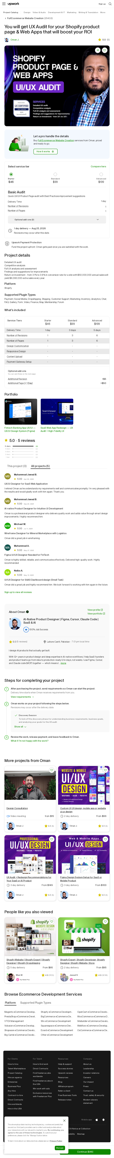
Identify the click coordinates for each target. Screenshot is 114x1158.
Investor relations (91, 1073)
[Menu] (4, 4)
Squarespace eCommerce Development (57, 1025)
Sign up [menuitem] (102, 4)
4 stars (7, 449)
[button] (57, 206)
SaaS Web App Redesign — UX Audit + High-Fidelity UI (57, 429)
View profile (94, 610)
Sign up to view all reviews (18, 592)
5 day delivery (17, 967)
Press (85, 1086)
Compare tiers (98, 166)
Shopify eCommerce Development (57, 1012)
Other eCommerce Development (57, 1035)
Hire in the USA (15, 1108)
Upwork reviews (65, 1073)
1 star (8, 457)
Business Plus (14, 1086)
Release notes (64, 1100)
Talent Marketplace (17, 1068)
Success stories (65, 1068)
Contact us (88, 1091)
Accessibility (69, 1134)
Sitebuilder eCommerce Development (93, 1021)
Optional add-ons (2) (24, 219)
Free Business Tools (67, 1095)
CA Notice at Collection (79, 1129)
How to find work (40, 1064)
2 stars (7, 454)
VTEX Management (14, 1021)
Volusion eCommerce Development (20, 1025)
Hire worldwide (15, 1104)
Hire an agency (15, 1077)
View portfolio (95, 613)
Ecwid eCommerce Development (57, 1030)
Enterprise (12, 1082)
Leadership (88, 1068)
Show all (18, 726)
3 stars (7, 452)
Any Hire (12, 1091)
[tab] (17, 466)
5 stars (7, 446)
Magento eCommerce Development (20, 1012)
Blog (60, 1082)
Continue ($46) (85, 1151)
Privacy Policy (56, 1141)
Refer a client (64, 1091)
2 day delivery (71, 816)
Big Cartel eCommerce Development (20, 1035)
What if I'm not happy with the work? (29, 741)
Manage (60, 1148)
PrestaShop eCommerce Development (20, 1016)
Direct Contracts (15, 1100)
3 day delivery (17, 885)
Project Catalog (10, 12)
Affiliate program (65, 1086)
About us (87, 1064)
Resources (63, 1077)
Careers (87, 1077)
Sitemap (81, 1134)
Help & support (65, 1064)
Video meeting (18, 816)
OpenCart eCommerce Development (93, 1012)
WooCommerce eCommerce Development (93, 1016)
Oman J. (15, 39)
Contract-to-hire (15, 1095)
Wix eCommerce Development (56, 1021)
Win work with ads (41, 1088)
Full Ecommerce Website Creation (56, 140)
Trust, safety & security (93, 1095)
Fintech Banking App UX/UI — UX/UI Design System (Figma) (20, 429)
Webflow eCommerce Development (93, 1025)
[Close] (64, 1120)
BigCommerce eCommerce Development (57, 1016)
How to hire (13, 1064)
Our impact (88, 1082)
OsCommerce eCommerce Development (93, 1030)
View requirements (21, 697)
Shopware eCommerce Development (20, 1030)
